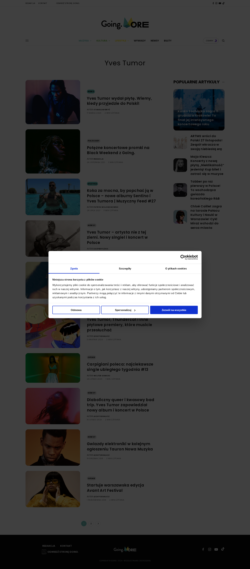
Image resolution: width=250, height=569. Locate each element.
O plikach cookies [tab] (176, 268)
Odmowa (76, 310)
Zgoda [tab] (74, 268)
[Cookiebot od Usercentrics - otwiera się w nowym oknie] (183, 257)
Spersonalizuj (123, 310)
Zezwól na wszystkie (174, 310)
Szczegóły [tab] (125, 268)
